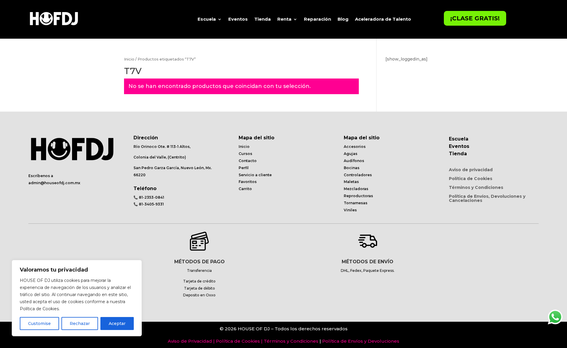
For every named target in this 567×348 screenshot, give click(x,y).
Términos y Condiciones (476, 187)
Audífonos (354, 161)
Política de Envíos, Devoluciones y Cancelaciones (487, 198)
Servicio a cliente (255, 175)
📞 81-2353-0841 (148, 197)
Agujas (350, 153)
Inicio (129, 59)
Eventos (238, 19)
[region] (77, 298)
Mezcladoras (356, 189)
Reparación (317, 19)
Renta (284, 19)
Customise (39, 323)
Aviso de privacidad (471, 170)
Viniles (350, 210)
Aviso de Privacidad (190, 341)
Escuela (207, 19)
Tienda (262, 19)
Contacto (248, 161)
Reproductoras (358, 196)
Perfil (244, 168)
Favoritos (248, 181)
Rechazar (80, 323)
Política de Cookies (470, 179)
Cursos (245, 153)
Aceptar (117, 323)
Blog (343, 19)
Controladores (358, 175)
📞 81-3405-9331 (148, 204)
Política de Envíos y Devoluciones (360, 341)
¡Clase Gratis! (475, 18)
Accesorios (355, 146)
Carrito (245, 189)
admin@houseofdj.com (51, 183)
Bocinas (351, 168)
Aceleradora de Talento (383, 19)
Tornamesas (355, 203)
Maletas (351, 181)
